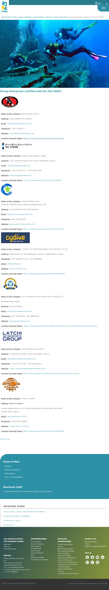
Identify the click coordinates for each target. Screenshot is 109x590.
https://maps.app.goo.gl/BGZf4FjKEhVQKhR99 (43, 431)
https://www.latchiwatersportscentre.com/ (28, 369)
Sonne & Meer (39, 17)
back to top (5, 439)
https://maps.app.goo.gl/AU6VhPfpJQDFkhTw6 (43, 229)
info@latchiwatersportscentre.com (21, 359)
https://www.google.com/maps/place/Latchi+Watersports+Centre (51, 373)
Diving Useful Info (60, 17)
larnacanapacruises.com (20, 321)
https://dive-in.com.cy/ (19, 426)
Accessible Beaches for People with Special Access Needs (27, 491)
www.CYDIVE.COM (18, 269)
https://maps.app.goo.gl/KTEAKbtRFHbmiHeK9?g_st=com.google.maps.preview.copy (60, 326)
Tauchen (49, 17)
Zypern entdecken (25, 17)
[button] (107, 3)
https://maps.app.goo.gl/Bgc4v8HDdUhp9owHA (44, 274)
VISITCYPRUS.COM (29, 583)
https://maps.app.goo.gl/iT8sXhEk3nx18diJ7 (43, 180)
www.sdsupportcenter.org (20, 175)
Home (14, 17)
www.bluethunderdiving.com (22, 133)
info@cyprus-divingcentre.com (20, 214)
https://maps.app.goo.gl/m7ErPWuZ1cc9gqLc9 (43, 138)
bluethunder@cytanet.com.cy (19, 124)
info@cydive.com (14, 264)
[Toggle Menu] (103, 8)
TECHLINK (103, 583)
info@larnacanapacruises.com (19, 311)
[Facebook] (87, 557)
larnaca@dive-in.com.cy (17, 416)
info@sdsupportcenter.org (19, 166)
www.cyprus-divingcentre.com (22, 224)
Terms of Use (72, 583)
